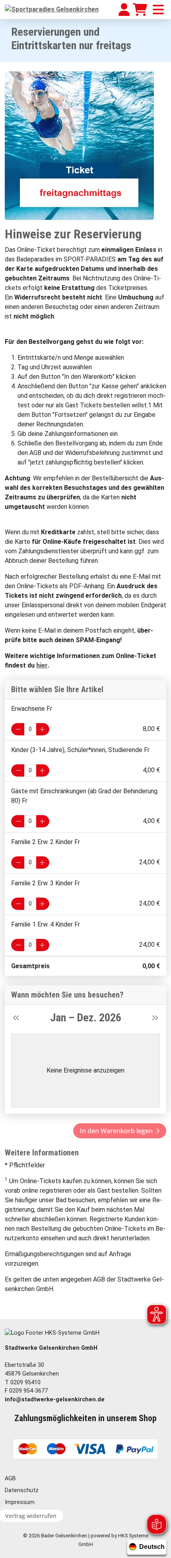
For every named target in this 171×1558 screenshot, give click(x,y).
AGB (10, 1478)
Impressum (20, 1502)
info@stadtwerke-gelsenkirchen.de (55, 1399)
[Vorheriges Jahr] (16, 1018)
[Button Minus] (17, 729)
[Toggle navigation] (158, 9)
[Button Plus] (42, 729)
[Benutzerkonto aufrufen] (124, 9)
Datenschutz (22, 1490)
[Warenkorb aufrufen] (140, 9)
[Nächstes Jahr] (155, 1018)
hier (42, 665)
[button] (119, 1130)
